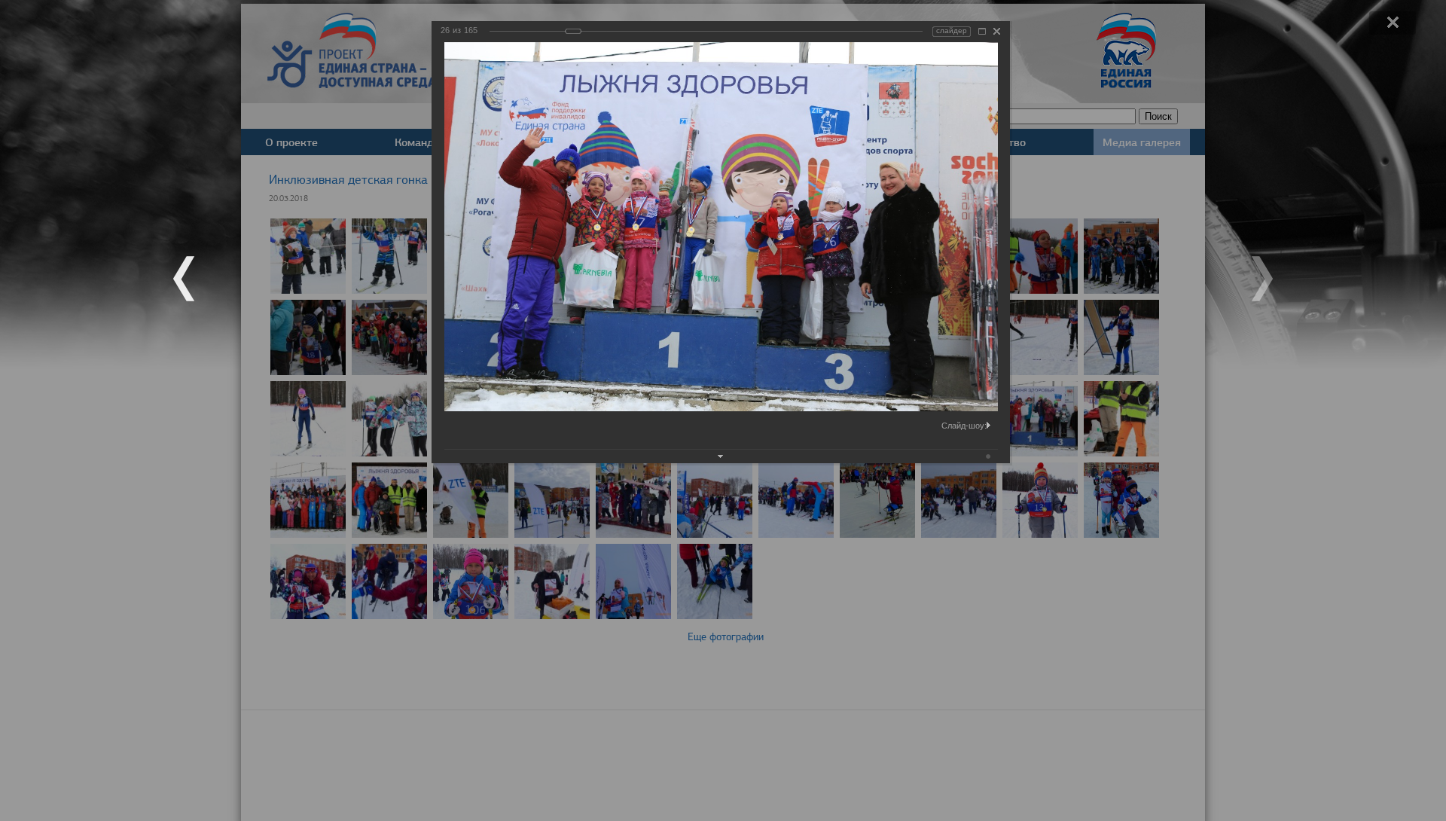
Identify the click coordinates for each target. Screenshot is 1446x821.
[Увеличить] (982, 31)
